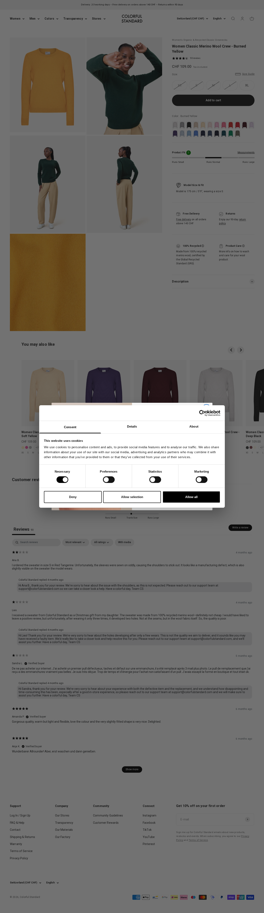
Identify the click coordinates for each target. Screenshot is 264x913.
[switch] (109, 479)
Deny (73, 497)
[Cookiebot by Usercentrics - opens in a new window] (202, 413)
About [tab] (193, 426)
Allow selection (132, 497)
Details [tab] (132, 426)
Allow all (191, 497)
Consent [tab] (70, 427)
